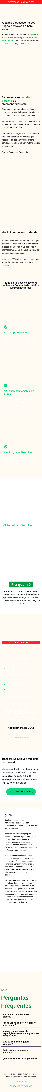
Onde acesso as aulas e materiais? (15, 1051)
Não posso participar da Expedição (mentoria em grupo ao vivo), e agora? (20, 1033)
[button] (21, 1015)
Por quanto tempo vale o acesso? (15, 1015)
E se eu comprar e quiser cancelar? (15, 1042)
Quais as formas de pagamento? (19, 1058)
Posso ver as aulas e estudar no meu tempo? (19, 1024)
